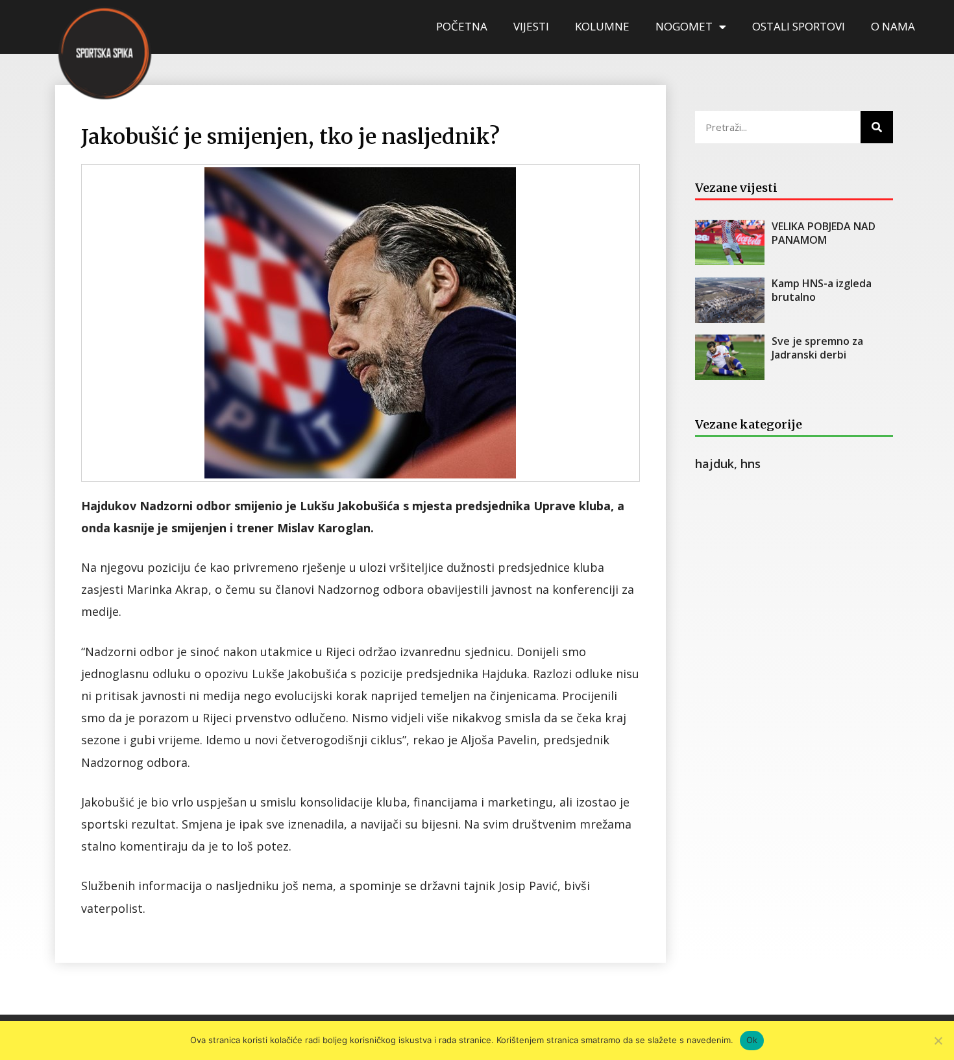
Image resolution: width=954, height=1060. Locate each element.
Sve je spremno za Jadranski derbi (817, 348)
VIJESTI (531, 26)
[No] (937, 1040)
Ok (752, 1040)
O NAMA (893, 26)
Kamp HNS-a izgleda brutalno (822, 290)
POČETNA (461, 26)
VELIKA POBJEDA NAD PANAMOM (823, 233)
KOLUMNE (602, 26)
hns (750, 463)
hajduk (714, 463)
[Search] (877, 127)
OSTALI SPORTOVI (798, 26)
